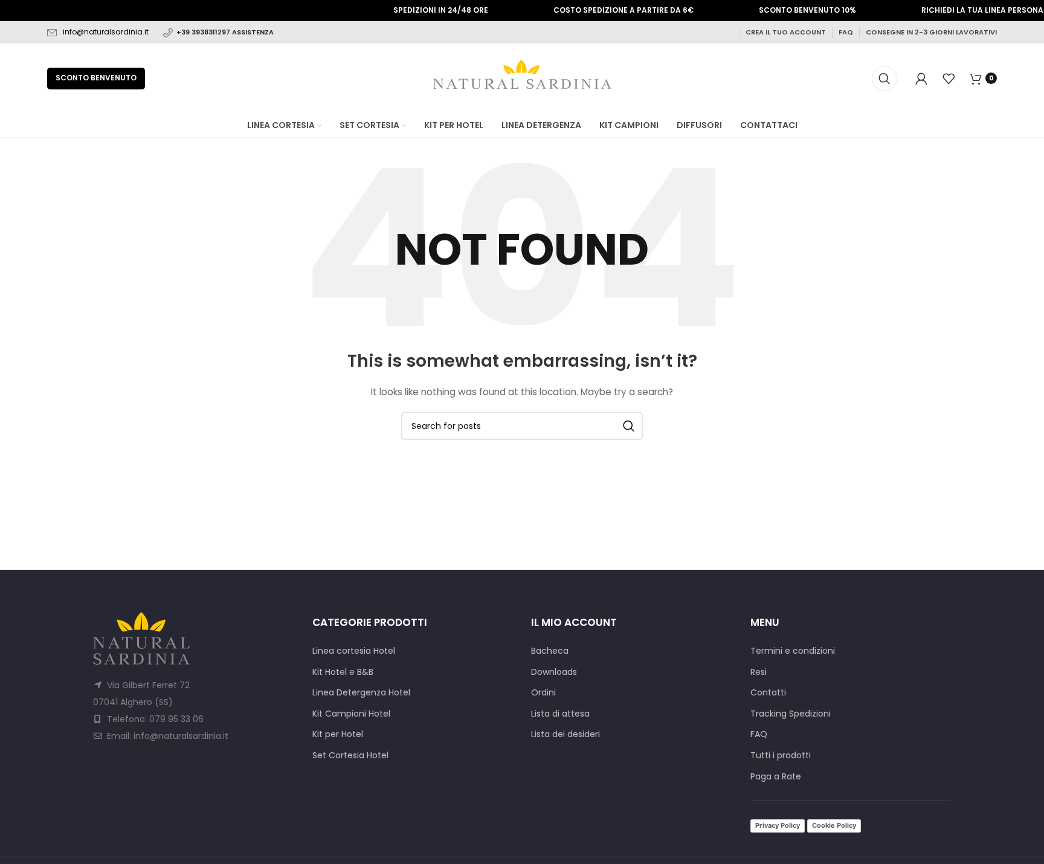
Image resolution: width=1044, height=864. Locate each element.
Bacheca (550, 651)
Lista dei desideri (565, 734)
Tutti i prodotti (780, 755)
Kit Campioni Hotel (351, 714)
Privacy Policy (777, 825)
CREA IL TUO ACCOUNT (786, 32)
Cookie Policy (834, 825)
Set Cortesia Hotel (350, 755)
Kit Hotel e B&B (342, 672)
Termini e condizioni (792, 651)
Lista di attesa (560, 714)
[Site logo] (522, 77)
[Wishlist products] (948, 78)
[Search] (884, 78)
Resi (758, 672)
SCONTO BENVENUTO (96, 78)
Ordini (543, 692)
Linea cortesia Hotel (353, 651)
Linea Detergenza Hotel (361, 692)
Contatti (768, 692)
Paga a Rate (775, 776)
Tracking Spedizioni (790, 714)
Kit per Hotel (337, 734)
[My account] (921, 78)
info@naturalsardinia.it (106, 32)
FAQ (846, 32)
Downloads (554, 672)
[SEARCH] (629, 426)
